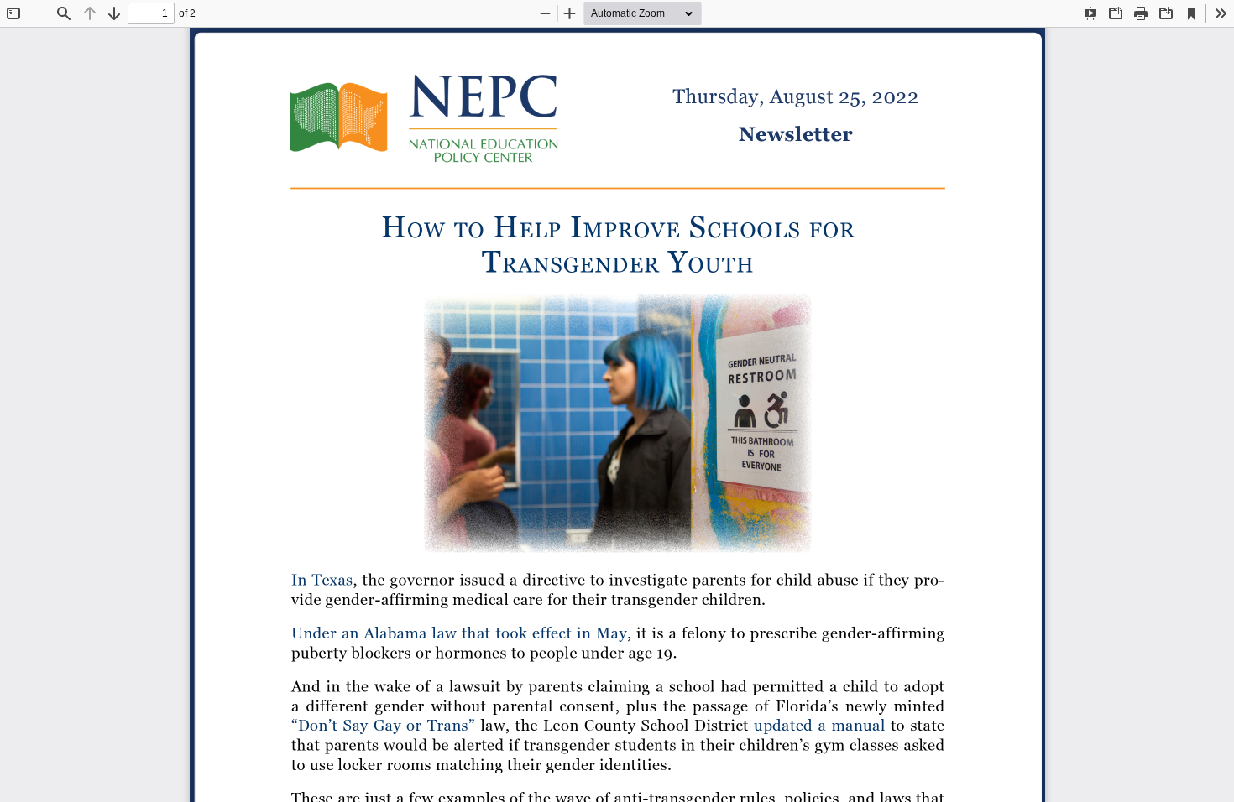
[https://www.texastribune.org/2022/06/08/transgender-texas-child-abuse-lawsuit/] (321, 579)
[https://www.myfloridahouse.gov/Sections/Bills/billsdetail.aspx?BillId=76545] (382, 724)
